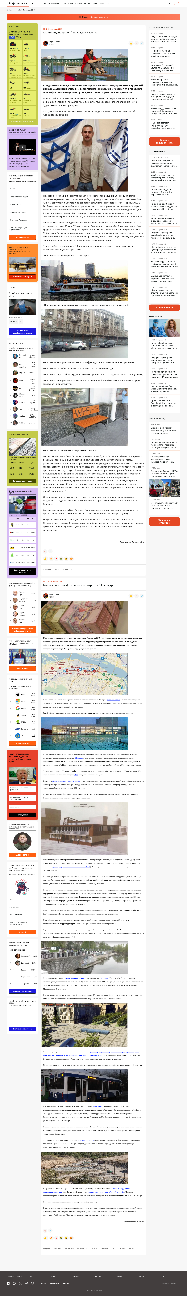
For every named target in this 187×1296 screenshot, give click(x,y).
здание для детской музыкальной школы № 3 (71, 867)
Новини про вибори (22, 991)
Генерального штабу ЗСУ (26, 121)
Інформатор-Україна (51, 3)
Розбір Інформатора (22, 1029)
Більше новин (164, 307)
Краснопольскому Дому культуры (66, 781)
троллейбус (82, 1249)
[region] (22, 327)
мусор (123, 1249)
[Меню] (32, 3)
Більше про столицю (164, 521)
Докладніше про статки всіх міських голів (22, 629)
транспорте (97, 1106)
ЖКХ (114, 1249)
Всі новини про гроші (22, 481)
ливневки (104, 978)
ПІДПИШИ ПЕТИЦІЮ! (22, 277)
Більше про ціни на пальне (22, 571)
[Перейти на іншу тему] (174, 3)
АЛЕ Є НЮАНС (22, 855)
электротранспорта (86, 1140)
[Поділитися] (136, 43)
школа (94, 1249)
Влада (70, 3)
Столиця (78, 3)
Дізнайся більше (22, 1071)
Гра (108, 3)
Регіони (87, 3)
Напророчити (22, 237)
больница (105, 1249)
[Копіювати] (142, 43)
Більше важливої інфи (164, 141)
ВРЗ (76, 775)
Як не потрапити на (99, 17)
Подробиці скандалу (22, 1220)
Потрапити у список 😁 (22, 1277)
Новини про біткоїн (22, 1180)
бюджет (46, 1249)
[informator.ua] (18, 3)
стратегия (67, 569)
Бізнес (101, 3)
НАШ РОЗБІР (22, 668)
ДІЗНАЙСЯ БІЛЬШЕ (22, 1122)
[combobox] (16, 321)
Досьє (95, 3)
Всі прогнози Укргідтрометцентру (22, 331)
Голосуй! (22, 932)
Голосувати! (22, 815)
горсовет (47, 569)
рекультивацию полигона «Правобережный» (105, 1192)
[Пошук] (178, 3)
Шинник (79, 758)
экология (69, 1249)
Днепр (57, 569)
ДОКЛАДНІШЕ (22, 743)
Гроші (63, 3)
